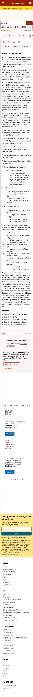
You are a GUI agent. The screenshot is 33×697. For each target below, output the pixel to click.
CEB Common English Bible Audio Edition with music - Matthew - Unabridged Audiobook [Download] (14, 461)
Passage (4, 36)
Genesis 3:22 (8, 324)
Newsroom (6, 582)
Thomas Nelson (8, 645)
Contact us (6, 605)
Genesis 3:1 (8, 314)
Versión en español (9, 686)
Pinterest (6, 668)
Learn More (9, 369)
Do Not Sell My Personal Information (16, 612)
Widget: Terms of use (10, 620)
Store (5, 577)
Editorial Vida (7, 643)
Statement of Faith (9, 572)
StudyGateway (8, 632)
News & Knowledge (9, 569)
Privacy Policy (8, 552)
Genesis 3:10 (8, 317)
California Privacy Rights (12, 610)
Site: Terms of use (9, 618)
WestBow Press (8, 648)
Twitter (5, 673)
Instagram (6, 665)
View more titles (16, 480)
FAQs (4, 594)
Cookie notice (7, 615)
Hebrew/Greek (22, 36)
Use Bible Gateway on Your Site (13, 599)
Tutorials (6, 597)
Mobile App (7, 574)
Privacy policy (8, 607)
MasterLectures (8, 653)
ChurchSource (8, 635)
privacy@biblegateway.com (9, 554)
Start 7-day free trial (11, 364)
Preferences (7, 688)
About (5, 567)
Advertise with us (9, 602)
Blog (4, 580)
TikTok (5, 671)
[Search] (29, 23)
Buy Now (10, 434)
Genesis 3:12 (8, 319)
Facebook (6, 663)
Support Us (7, 585)
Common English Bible (14, 340)
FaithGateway (7, 630)
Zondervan (6, 651)
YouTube (6, 676)
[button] (30, 3)
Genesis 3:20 (8, 322)
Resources (12, 36)
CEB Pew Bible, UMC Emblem (15, 422)
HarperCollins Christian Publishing (15, 638)
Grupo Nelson (7, 640)
